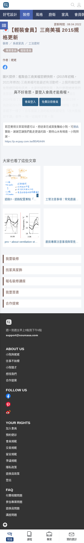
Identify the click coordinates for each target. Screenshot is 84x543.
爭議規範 (11, 460)
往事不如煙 (13, 360)
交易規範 (11, 447)
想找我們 (11, 373)
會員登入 (30, 101)
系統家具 (18, 43)
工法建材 (34, 43)
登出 (8, 480)
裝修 (5, 43)
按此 (76, 126)
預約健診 (11, 434)
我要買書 (12, 292)
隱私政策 (11, 467)
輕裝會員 (26, 50)
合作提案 (12, 303)
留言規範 (11, 454)
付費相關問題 (14, 495)
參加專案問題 (14, 501)
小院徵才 (11, 367)
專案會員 (11, 50)
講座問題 (11, 514)
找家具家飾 (14, 270)
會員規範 (11, 441)
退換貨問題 (13, 508)
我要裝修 (12, 259)
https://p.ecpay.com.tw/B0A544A (25, 141)
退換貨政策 (13, 473)
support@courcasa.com (22, 335)
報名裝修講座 (16, 281)
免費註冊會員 (50, 101)
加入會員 (11, 428)
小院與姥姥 (13, 354)
